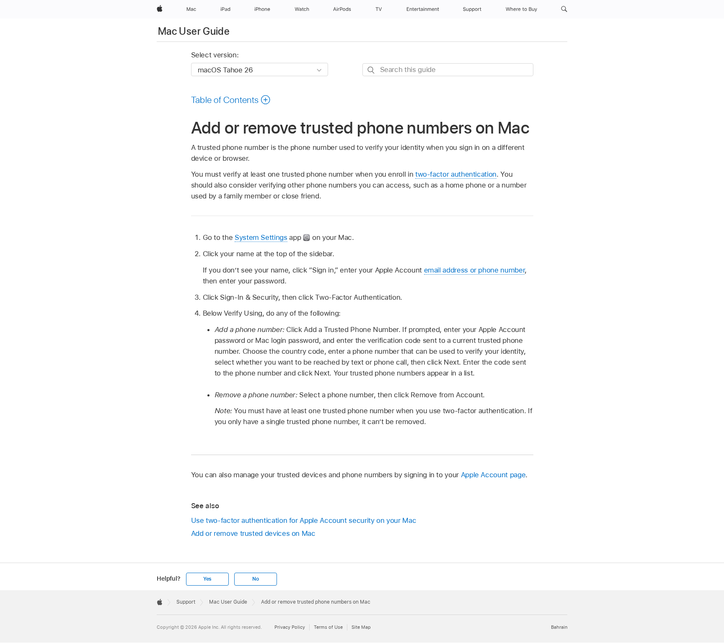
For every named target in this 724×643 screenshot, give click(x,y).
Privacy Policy (289, 627)
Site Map (361, 627)
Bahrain (559, 627)
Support (185, 602)
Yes (207, 579)
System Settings (261, 237)
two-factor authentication (455, 174)
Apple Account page (493, 475)
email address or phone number (474, 270)
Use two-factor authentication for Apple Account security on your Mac (303, 520)
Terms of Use (328, 627)
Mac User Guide (194, 31)
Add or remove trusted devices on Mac (253, 533)
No (255, 579)
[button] (564, 9)
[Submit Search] (371, 70)
